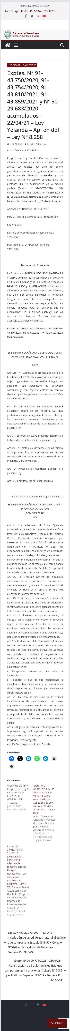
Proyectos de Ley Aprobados (22, 65)
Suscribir (57, 1023)
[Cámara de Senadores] (8, 45)
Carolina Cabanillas (36, 144)
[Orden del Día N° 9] (20, 797)
